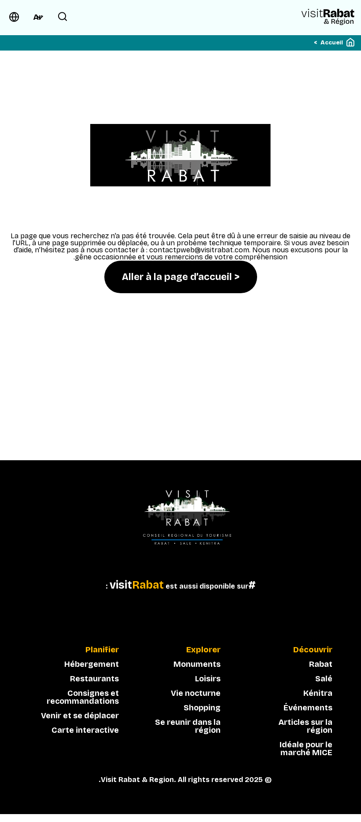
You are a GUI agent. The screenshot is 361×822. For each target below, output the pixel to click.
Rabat (320, 664)
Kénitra (317, 693)
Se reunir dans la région (188, 726)
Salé (323, 679)
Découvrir (312, 650)
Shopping (202, 708)
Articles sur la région (305, 726)
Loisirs (208, 679)
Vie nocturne (196, 693)
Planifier (102, 650)
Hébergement (91, 664)
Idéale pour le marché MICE (306, 748)
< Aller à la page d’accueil (180, 277)
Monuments (197, 664)
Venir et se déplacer (80, 715)
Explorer (203, 650)
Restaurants (94, 679)
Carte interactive (85, 730)
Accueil (331, 42)
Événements (308, 708)
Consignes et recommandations (83, 697)
